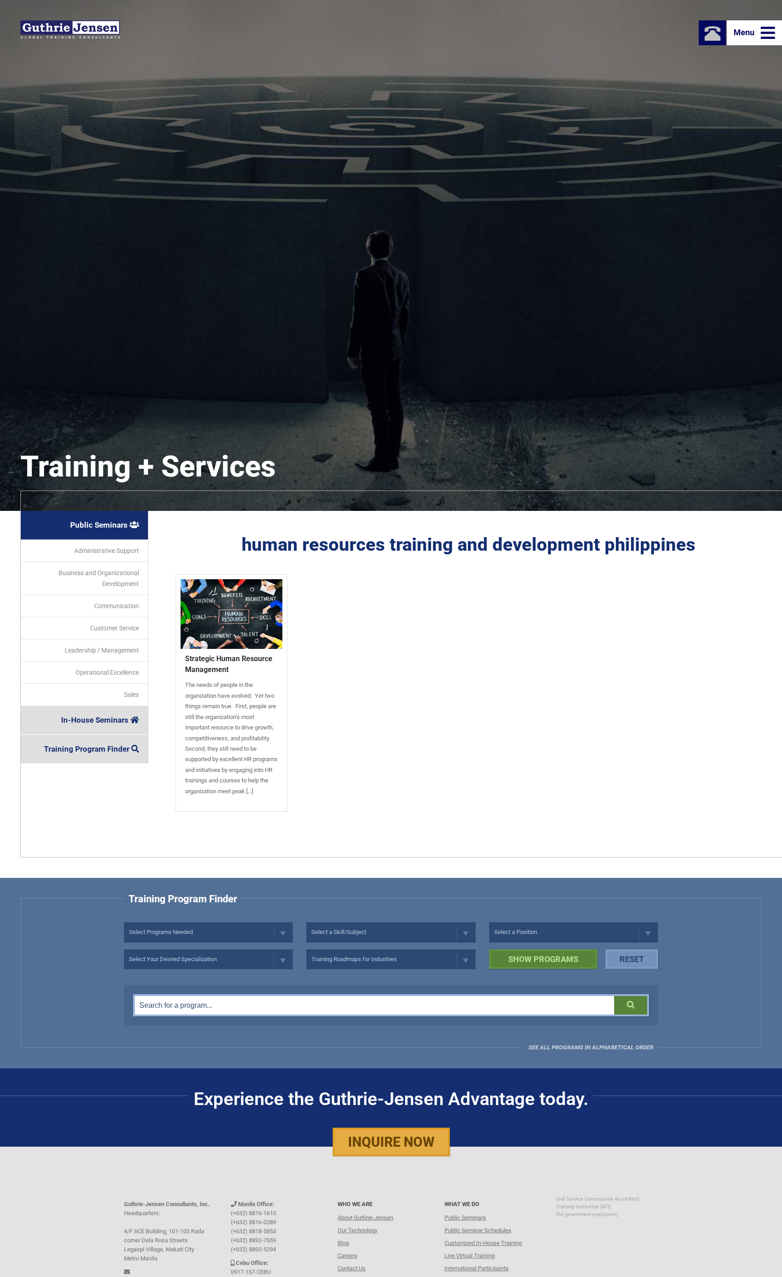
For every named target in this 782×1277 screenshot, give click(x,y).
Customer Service (114, 628)
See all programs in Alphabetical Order (591, 1047)
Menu (745, 32)
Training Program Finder (87, 748)
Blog (343, 1230)
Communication (116, 606)
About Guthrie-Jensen (365, 1205)
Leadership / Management (102, 650)
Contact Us (352, 1256)
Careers (348, 1243)
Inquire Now (391, 1142)
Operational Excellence (107, 672)
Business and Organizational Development (98, 578)
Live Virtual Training (469, 1243)
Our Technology (357, 1218)
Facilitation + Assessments (479, 1268)
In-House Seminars (95, 719)
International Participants (476, 1256)
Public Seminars (99, 524)
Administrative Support (106, 550)
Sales (131, 694)
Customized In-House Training (483, 1230)
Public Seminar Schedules (477, 1218)
